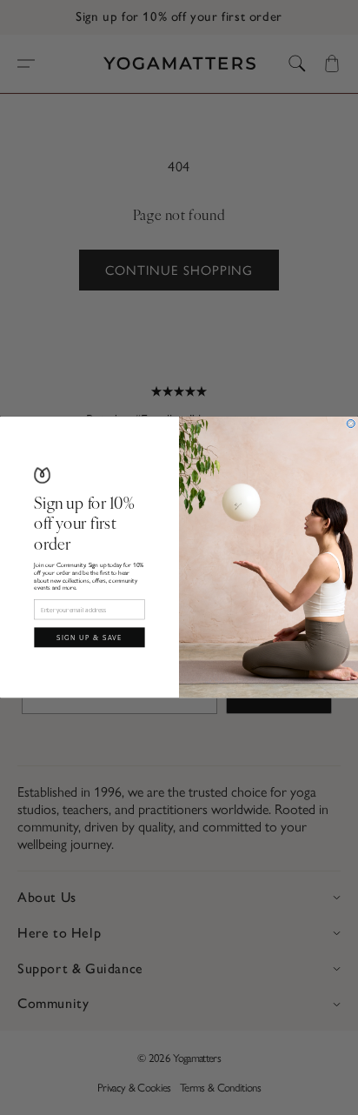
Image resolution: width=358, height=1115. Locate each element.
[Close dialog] (351, 424)
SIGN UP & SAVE (89, 638)
